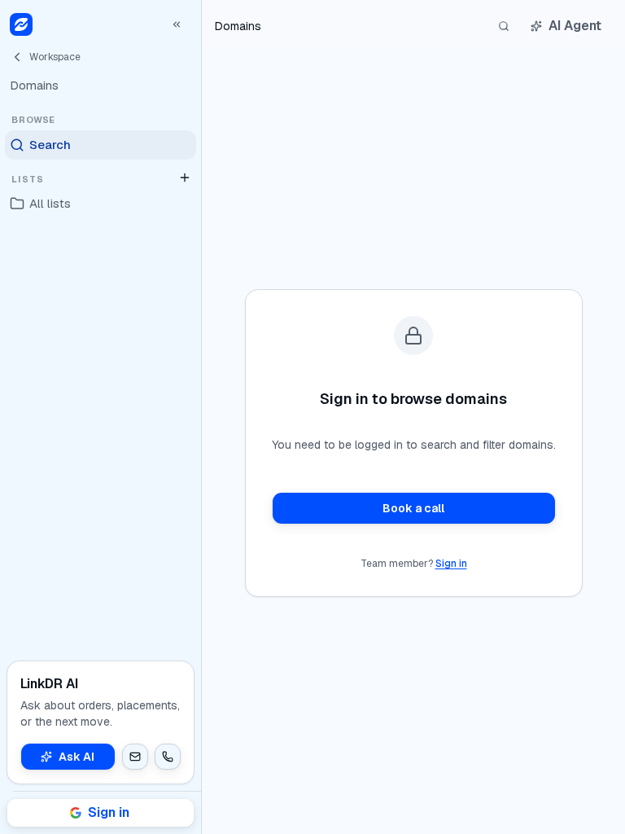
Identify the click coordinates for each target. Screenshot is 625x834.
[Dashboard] (21, 24)
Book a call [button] (413, 508)
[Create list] (185, 177)
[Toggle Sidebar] (201, 417)
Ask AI (76, 756)
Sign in (451, 563)
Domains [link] (238, 26)
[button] (135, 757)
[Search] (503, 26)
